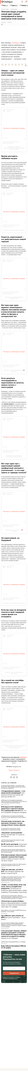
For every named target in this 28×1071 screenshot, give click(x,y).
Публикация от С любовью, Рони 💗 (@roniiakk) (14, 530)
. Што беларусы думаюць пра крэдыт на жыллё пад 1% (12, 871)
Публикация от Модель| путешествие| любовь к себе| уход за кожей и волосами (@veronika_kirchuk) (14, 746)
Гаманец (3, 867)
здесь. (14, 763)
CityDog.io (3, 22)
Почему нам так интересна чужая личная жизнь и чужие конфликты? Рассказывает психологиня (14, 888)
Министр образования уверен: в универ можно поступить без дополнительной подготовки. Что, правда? (14, 904)
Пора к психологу (5, 882)
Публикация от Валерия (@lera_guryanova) (14, 230)
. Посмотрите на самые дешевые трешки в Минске (14, 845)
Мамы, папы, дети (5, 804)
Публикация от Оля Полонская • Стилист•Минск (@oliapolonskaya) (14, 456)
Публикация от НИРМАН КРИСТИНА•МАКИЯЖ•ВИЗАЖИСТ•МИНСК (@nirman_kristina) (14, 148)
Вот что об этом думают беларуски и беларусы (14, 809)
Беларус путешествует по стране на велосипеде (12, 835)
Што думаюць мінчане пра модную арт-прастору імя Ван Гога (13, 794)
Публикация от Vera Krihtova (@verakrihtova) (14, 603)
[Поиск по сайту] (22, 2)
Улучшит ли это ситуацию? (14, 934)
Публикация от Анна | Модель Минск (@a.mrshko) (14, 673)
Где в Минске (4, 913)
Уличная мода (4, 819)
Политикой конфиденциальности (10, 978)
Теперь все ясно (5, 928)
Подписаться (14, 973)
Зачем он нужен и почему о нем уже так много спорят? (14, 858)
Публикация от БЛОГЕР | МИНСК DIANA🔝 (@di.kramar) (14, 371)
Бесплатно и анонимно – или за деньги (13, 917)
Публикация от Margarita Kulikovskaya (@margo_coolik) (14, 298)
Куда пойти (4, 943)
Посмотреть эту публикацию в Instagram (14, 128)
